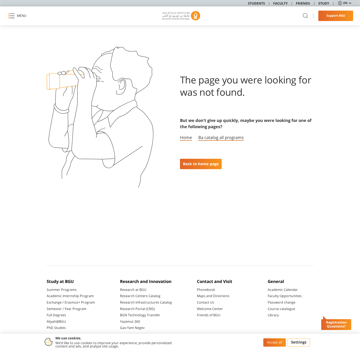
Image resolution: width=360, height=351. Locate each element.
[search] (305, 16)
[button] (18, 16)
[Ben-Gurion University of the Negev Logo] (181, 16)
